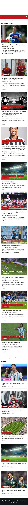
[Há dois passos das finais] (14, 171)
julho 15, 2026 (10, 386)
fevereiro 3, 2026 (11, 413)
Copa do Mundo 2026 (6, 379)
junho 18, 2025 (10, 440)
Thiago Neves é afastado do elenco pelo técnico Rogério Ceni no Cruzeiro (13, 45)
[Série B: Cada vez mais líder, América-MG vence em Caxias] (14, 266)
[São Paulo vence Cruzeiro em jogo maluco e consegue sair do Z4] (14, 201)
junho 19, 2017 (15, 312)
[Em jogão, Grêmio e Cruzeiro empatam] (14, 300)
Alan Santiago (5, 116)
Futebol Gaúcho (20, 176)
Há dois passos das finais (8, 182)
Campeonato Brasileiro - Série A (8, 106)
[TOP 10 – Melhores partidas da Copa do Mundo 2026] (14, 372)
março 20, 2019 (10, 81)
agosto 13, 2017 (15, 215)
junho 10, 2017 (15, 344)
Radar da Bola (14, 6)
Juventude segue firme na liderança (11, 342)
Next (16, 357)
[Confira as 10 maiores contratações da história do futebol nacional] (14, 399)
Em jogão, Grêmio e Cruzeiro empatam (11, 310)
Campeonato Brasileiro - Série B (8, 271)
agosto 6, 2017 (15, 247)
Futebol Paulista (6, 143)
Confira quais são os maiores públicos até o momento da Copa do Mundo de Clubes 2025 (12, 437)
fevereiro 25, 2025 (11, 467)
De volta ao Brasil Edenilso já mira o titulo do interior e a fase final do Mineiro (13, 79)
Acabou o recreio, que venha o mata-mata (12, 245)
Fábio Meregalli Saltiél (7, 183)
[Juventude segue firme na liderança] (14, 332)
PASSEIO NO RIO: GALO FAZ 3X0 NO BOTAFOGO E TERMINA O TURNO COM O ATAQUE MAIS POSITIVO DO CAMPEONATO (14, 113)
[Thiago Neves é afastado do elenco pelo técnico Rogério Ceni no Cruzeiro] (14, 34)
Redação (4, 48)
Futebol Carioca (19, 106)
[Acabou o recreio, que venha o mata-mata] (14, 235)
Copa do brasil (5, 176)
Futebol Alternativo (6, 433)
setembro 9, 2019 (11, 48)
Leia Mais (3, 55)
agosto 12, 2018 (12, 151)
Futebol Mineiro (6, 41)
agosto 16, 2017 (15, 183)
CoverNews (21, 500)
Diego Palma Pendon (7, 215)
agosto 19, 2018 (12, 116)
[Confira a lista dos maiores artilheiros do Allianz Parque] (14, 479)
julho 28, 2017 (15, 280)
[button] (2, 16)
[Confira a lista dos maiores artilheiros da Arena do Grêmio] (14, 453)
